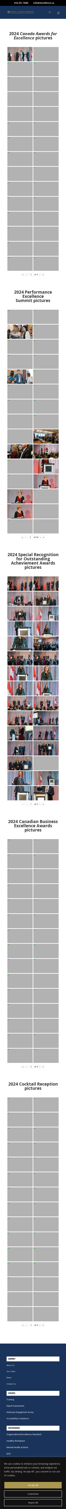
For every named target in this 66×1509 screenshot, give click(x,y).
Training (10, 1399)
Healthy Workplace (16, 1440)
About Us (10, 1365)
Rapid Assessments (15, 1405)
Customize (33, 1493)
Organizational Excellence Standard (24, 1434)
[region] (33, 1483)
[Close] (63, 1460)
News (9, 1377)
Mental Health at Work (17, 1447)
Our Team (11, 1371)
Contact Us (11, 1384)
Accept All (33, 1485)
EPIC (9, 1453)
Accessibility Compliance (18, 1418)
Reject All (33, 1502)
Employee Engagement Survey (20, 1412)
